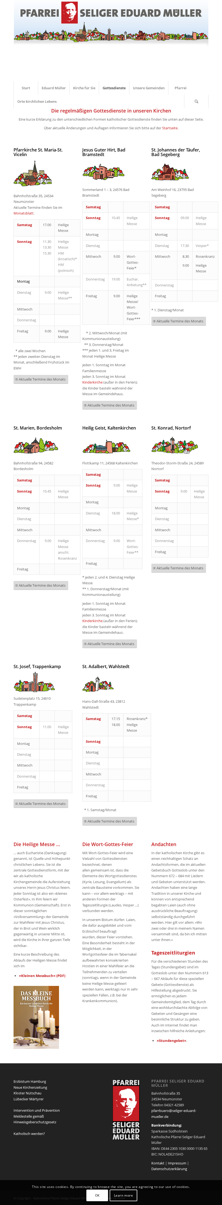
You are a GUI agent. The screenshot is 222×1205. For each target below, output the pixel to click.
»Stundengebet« (171, 1040)
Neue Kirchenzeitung (30, 1087)
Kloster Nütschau (27, 1093)
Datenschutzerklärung (169, 1168)
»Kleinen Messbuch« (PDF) (42, 975)
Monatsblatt (24, 213)
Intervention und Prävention (37, 1110)
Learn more (123, 1195)
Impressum (177, 1163)
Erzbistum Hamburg (30, 1081)
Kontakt (157, 1163)
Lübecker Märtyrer (29, 1099)
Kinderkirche (92, 382)
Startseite (170, 128)
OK (97, 1195)
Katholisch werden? (29, 1133)
